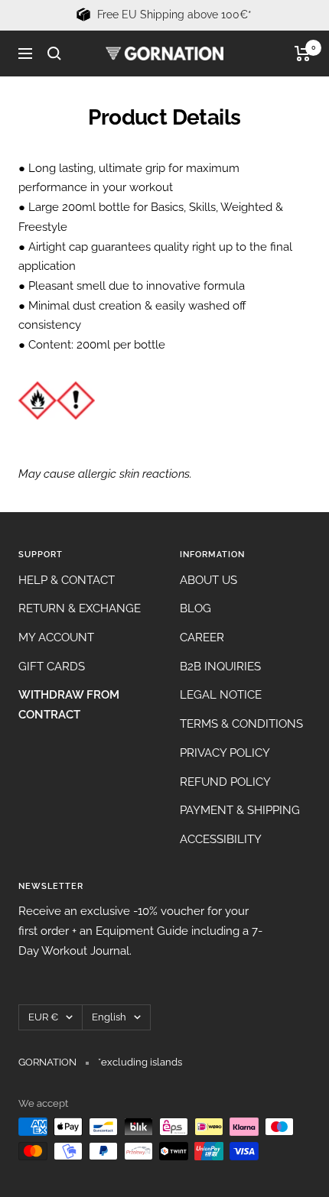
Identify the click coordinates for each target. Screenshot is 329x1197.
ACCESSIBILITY (221, 839)
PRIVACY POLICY (225, 753)
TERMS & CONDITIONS (241, 724)
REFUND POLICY (225, 782)
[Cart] (303, 53)
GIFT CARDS (51, 666)
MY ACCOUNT (56, 637)
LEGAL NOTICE (221, 695)
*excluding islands (140, 1062)
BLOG (195, 608)
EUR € (43, 1017)
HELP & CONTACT (66, 580)
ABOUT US (208, 580)
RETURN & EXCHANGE (79, 608)
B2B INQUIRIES (220, 666)
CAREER (202, 637)
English (109, 1017)
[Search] (54, 53)
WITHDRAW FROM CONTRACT (68, 705)
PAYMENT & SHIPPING (240, 810)
